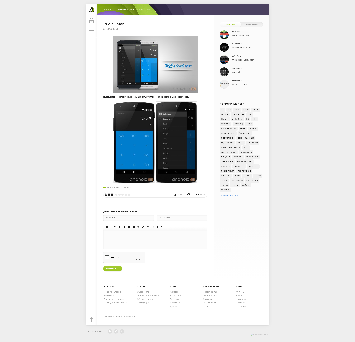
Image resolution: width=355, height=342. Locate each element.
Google (224, 114)
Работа (127, 187)
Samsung (238, 124)
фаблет (246, 185)
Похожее (230, 24)
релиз (237, 176)
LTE (254, 119)
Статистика (242, 306)
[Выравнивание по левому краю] (124, 227)
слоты (258, 176)
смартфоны (252, 180)
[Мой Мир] (112, 194)
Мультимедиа (210, 295)
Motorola (225, 124)
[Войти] (91, 20)
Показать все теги (229, 196)
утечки (235, 185)
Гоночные (175, 299)
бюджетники (227, 138)
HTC (250, 114)
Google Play (238, 114)
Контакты (241, 299)
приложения (244, 171)
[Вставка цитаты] (152, 227)
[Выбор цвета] (143, 227)
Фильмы (240, 292)
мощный (225, 157)
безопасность (228, 133)
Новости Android (112, 292)
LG (247, 119)
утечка (224, 185)
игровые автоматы (230, 147)
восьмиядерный (246, 138)
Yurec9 (180, 195)
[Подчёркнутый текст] (115, 227)
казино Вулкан (228, 152)
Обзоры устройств (146, 299)
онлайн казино (244, 161)
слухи (224, 180)
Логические (176, 295)
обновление (252, 157)
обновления (227, 161)
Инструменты (210, 292)
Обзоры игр (143, 292)
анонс (243, 128)
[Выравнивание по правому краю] (133, 227)
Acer (237, 110)
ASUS (255, 110)
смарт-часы (237, 180)
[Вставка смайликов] (138, 227)
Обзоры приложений (148, 295)
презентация (227, 171)
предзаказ (253, 166)
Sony (249, 124)
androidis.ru (131, 316)
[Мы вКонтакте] (110, 331)
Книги (239, 295)
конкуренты (246, 152)
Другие (173, 306)
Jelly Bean (237, 119)
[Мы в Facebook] (122, 331)
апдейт (253, 128)
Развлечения (209, 303)
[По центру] (129, 227)
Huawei (225, 119)
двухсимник (227, 143)
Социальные (209, 299)
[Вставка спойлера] (161, 227)
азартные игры (228, 128)
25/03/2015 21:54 (111, 29)
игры (246, 147)
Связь (206, 306)
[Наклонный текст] (111, 227)
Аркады (174, 292)
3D (222, 110)
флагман (225, 190)
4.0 (229, 110)
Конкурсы (109, 295)
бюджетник (245, 133)
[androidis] (91, 9)
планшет (225, 166)
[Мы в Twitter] (116, 331)
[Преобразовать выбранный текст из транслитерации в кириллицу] (157, 227)
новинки (238, 157)
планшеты (239, 166)
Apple (246, 110)
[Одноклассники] (109, 194)
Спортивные (176, 303)
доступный (252, 143)
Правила (240, 303)
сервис (247, 176)
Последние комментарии (116, 303)
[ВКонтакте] (106, 194)
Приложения (114, 187)
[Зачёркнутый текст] (119, 227)
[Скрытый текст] (148, 227)
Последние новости (114, 299)
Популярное (252, 24)
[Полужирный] (107, 227)
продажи (225, 176)
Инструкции (143, 303)
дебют (240, 143)
